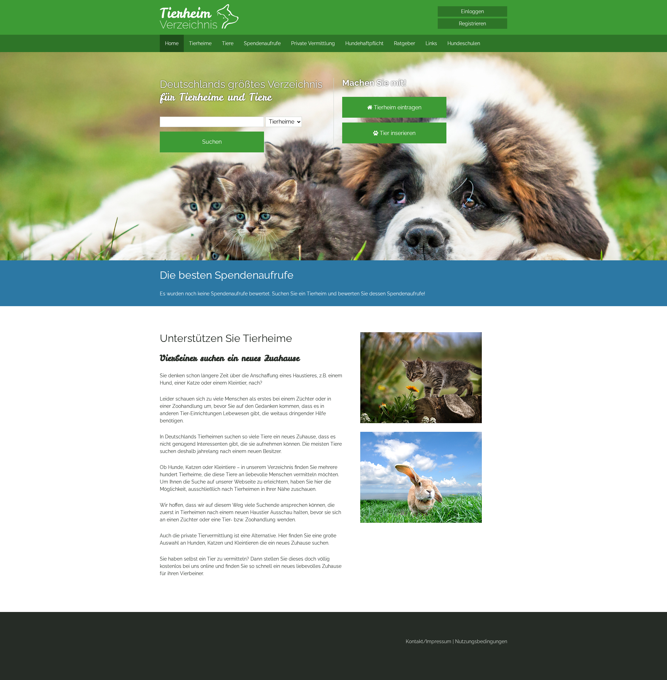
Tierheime (200, 43)
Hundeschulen (463, 43)
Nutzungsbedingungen (481, 641)
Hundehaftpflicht (364, 43)
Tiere (227, 43)
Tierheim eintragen (394, 107)
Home (172, 43)
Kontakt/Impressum (428, 641)
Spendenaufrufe (262, 43)
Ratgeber (404, 43)
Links (431, 43)
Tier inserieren (394, 133)
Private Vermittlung (313, 43)
